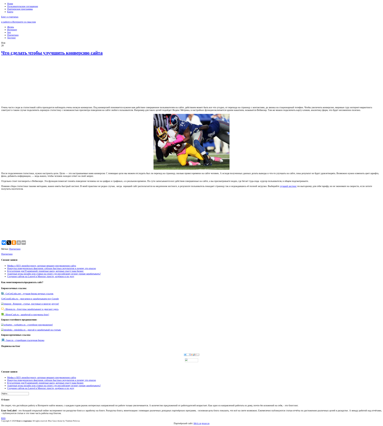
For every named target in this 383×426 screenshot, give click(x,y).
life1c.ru (197, 423)
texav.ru (205, 423)
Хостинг (11, 37)
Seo (9, 32)
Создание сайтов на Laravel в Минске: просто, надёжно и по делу (40, 276)
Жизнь (10, 27)
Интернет (12, 29)
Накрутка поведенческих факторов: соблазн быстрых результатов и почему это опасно (51, 268)
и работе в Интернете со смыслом (18, 22)
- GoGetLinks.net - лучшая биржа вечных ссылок (28, 293)
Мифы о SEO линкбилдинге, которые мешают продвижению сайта (41, 265)
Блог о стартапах (9, 17)
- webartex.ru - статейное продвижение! (32, 324)
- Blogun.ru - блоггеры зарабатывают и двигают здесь (31, 309)
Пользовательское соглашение (22, 6)
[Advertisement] (45, 81)
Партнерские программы (20, 9)
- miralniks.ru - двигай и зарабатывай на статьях (36, 330)
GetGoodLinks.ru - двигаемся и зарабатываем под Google (30, 298)
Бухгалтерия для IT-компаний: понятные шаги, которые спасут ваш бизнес (45, 271)
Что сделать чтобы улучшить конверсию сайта (52, 52)
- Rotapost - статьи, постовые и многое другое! (35, 304)
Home (10, 3)
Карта (10, 11)
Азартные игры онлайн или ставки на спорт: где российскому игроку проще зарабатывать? (54, 273)
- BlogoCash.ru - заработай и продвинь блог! (26, 314)
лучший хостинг (288, 186)
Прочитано (13, 35)
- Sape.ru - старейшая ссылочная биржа (24, 340)
